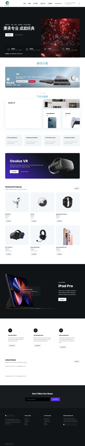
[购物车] (79, 3)
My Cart (46, 424)
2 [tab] (41, 93)
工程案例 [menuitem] (50, 3)
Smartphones (58, 250)
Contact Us (27, 420)
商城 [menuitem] (29, 3)
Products (27, 421)
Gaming (10, 250)
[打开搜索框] (64, 3)
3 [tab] (43, 93)
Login (26, 423)
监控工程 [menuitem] (42, 3)
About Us (27, 418)
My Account (46, 418)
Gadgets (6, 217)
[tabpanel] (42, 78)
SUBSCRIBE (55, 399)
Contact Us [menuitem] (58, 3)
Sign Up (26, 424)
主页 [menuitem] (24, 3)
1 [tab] (40, 93)
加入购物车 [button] (8, 221)
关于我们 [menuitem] (35, 3)
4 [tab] (44, 93)
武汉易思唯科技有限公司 (14, 3)
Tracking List (47, 420)
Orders (45, 423)
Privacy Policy (47, 421)
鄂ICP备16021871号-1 (9, 444)
